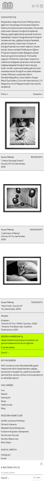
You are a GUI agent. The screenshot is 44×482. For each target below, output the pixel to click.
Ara (3, 390)
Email (3, 458)
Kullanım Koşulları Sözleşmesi (15, 431)
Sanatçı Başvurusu (9, 439)
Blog (3, 408)
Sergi (3, 401)
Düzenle (37, 94)
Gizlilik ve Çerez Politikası (13, 421)
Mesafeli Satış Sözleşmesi (13, 428)
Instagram (6, 455)
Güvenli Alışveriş (8, 424)
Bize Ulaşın (6, 442)
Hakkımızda (6, 405)
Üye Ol (4, 352)
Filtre (3, 94)
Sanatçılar (6, 397)
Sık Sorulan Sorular (10, 435)
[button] (37, 5)
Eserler (4, 394)
